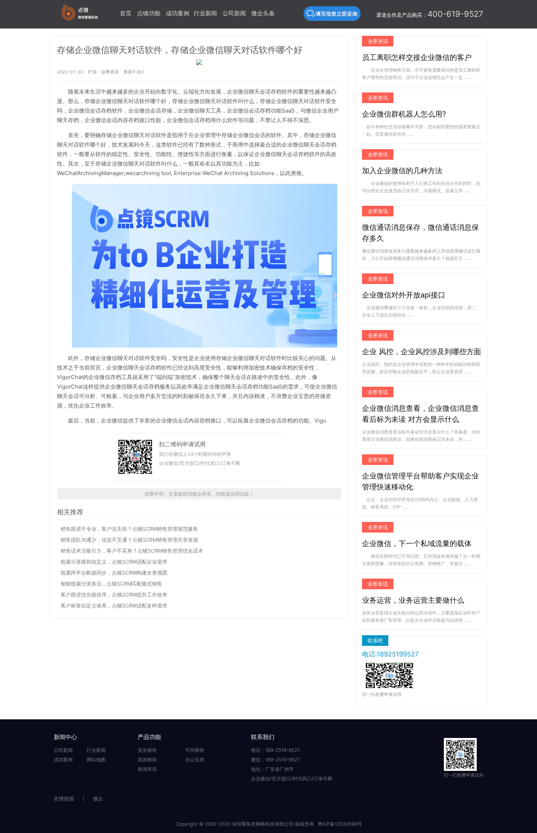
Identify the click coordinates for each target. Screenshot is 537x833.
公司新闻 (234, 13)
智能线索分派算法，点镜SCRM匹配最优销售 (111, 583)
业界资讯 (110, 72)
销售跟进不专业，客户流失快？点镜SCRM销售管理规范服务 (129, 529)
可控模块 (194, 750)
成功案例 (177, 13)
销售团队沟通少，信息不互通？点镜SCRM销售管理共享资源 (129, 540)
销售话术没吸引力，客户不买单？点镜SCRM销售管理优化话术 (132, 551)
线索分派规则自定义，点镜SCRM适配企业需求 (114, 562)
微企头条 (263, 13)
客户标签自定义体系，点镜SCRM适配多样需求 (114, 605)
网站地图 (96, 759)
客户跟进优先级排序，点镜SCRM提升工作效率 (114, 594)
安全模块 (147, 750)
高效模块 (147, 759)
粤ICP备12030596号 (340, 824)
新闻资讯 (147, 769)
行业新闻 (205, 13)
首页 (126, 13)
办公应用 (194, 759)
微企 (98, 798)
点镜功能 (148, 13)
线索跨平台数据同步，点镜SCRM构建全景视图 (114, 572)
